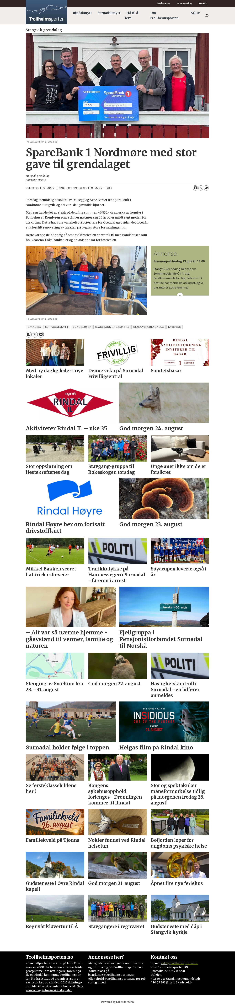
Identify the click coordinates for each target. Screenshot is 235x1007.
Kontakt (203, 3)
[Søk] (206, 15)
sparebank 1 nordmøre (112, 326)
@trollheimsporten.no (182, 963)
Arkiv (195, 13)
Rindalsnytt (82, 13)
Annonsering (184, 3)
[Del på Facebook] (195, 187)
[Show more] (180, 295)
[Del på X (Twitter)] (200, 187)
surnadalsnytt (56, 326)
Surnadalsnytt (109, 13)
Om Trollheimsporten (164, 15)
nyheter (174, 326)
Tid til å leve (131, 15)
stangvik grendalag (148, 326)
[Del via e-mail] (206, 187)
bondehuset (82, 326)
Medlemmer (163, 3)
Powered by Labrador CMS (117, 1001)
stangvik (34, 326)
